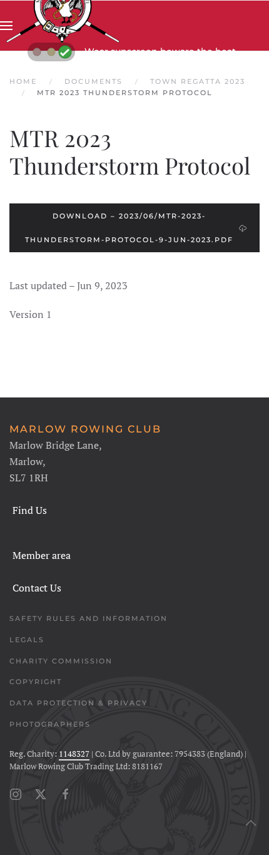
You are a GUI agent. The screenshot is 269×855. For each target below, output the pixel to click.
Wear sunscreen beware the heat (160, 51)
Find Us (30, 510)
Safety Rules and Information (88, 618)
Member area (42, 555)
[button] (6, 26)
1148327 (74, 753)
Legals (26, 639)
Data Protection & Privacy (78, 703)
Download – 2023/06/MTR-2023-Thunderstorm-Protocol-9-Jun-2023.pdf (129, 228)
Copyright (35, 681)
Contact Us (37, 588)
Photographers (50, 724)
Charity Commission (61, 661)
